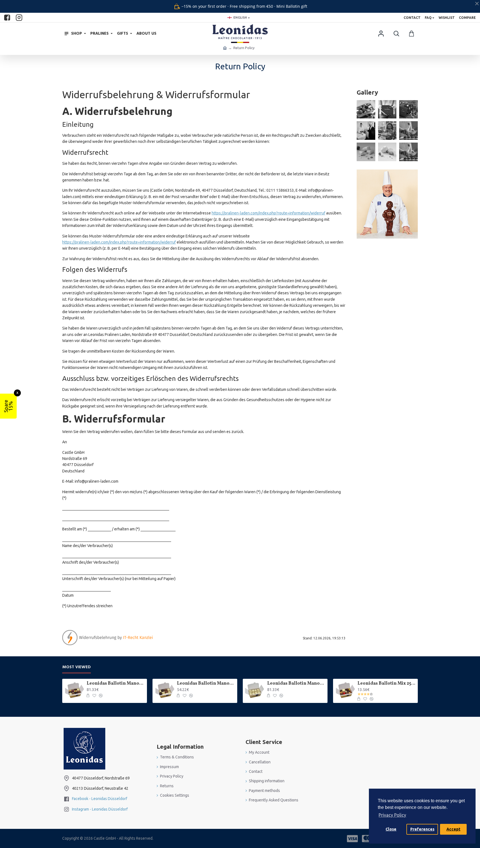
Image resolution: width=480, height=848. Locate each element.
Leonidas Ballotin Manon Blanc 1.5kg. (296, 684)
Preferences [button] (422, 829)
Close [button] (391, 829)
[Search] (396, 33)
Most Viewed (76, 667)
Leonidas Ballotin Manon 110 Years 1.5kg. (116, 684)
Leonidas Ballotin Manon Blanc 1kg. (206, 684)
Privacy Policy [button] (392, 814)
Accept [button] (453, 829)
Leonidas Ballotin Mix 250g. (387, 684)
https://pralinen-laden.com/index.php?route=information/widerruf (268, 213)
